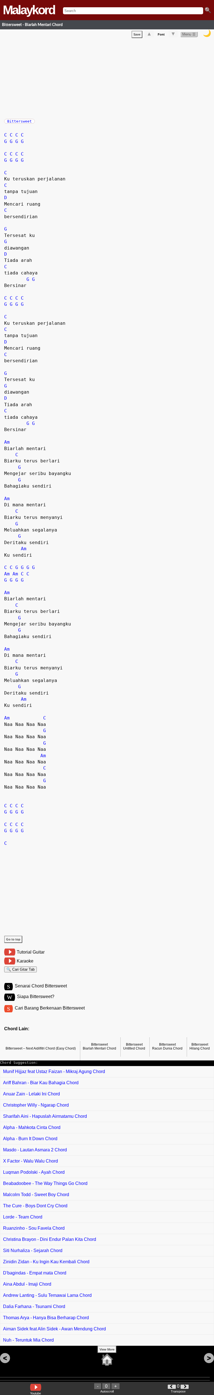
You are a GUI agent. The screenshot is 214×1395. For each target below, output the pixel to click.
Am (7, 442)
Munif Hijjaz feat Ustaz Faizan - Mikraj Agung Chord (54, 1071)
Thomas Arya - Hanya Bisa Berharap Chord (46, 1317)
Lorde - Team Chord (22, 1217)
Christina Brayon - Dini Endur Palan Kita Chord (49, 1239)
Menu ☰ (189, 34)
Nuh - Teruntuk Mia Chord (28, 1340)
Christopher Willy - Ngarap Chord (36, 1105)
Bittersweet (19, 121)
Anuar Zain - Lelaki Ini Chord (31, 1093)
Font (161, 34)
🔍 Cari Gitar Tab (20, 969)
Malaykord (29, 10)
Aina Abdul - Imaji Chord (27, 1284)
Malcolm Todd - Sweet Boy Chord (36, 1194)
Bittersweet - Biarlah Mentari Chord (32, 25)
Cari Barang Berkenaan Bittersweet (50, 1008)
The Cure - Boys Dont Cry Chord (35, 1205)
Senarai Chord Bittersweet (41, 986)
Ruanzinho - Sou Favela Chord (34, 1228)
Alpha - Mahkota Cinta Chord (31, 1127)
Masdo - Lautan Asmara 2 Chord (35, 1149)
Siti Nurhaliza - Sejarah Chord (32, 1250)
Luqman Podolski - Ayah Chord (34, 1172)
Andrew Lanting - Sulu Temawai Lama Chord (47, 1295)
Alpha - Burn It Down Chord (30, 1138)
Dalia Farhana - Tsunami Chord (34, 1306)
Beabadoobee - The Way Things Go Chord (45, 1183)
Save (136, 34)
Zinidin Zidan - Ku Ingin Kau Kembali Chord (46, 1261)
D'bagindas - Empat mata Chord (34, 1273)
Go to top (13, 939)
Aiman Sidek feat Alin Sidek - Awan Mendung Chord (54, 1328)
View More (107, 1349)
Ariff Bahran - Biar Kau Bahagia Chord (41, 1082)
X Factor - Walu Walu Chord (30, 1161)
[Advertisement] (109, 77)
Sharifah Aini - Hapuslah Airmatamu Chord (45, 1116)
